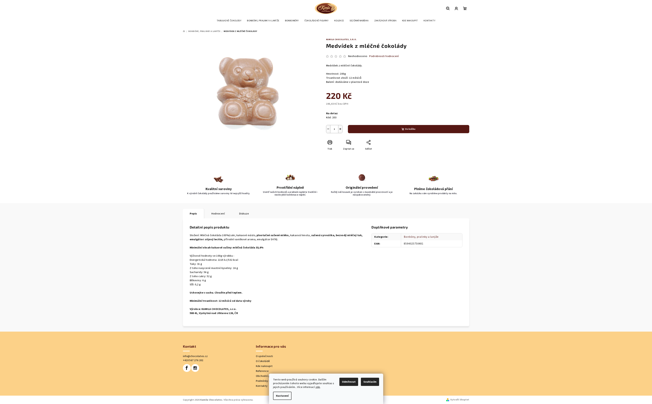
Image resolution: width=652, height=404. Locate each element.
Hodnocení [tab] (218, 213)
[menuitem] (229, 21)
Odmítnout (349, 382)
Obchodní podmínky (268, 376)
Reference (262, 371)
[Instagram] (195, 368)
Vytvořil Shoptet (459, 399)
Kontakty (262, 386)
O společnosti (264, 356)
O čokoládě (263, 361)
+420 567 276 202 (193, 360)
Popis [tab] (193, 213)
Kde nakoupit (264, 366)
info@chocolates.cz (195, 356)
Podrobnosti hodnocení (384, 56)
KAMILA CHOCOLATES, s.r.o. (341, 39)
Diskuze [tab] (244, 213)
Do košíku (410, 129)
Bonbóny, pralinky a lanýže (421, 237)
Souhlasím (370, 382)
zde (318, 387)
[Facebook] (187, 368)
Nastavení (282, 396)
